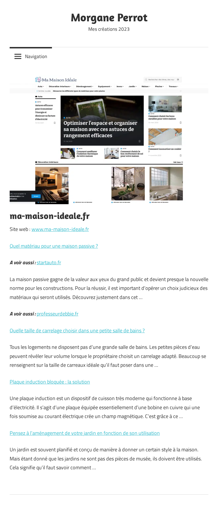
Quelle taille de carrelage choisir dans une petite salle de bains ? (77, 330)
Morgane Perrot (109, 17)
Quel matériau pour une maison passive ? (54, 246)
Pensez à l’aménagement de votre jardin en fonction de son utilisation (85, 433)
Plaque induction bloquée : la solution (50, 382)
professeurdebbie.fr (57, 314)
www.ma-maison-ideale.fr (60, 229)
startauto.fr (49, 262)
